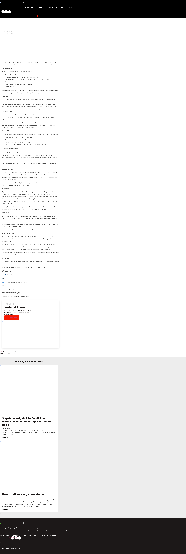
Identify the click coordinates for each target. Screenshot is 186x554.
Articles (23, 535)
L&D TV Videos (33, 535)
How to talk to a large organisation (23, 494)
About (33, 7)
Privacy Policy (51, 535)
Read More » (6, 437)
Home (27, 7)
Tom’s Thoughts (53, 7)
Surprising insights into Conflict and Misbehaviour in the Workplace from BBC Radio (27, 421)
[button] (3, 57)
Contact (71, 7)
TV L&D (63, 7)
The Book (41, 7)
